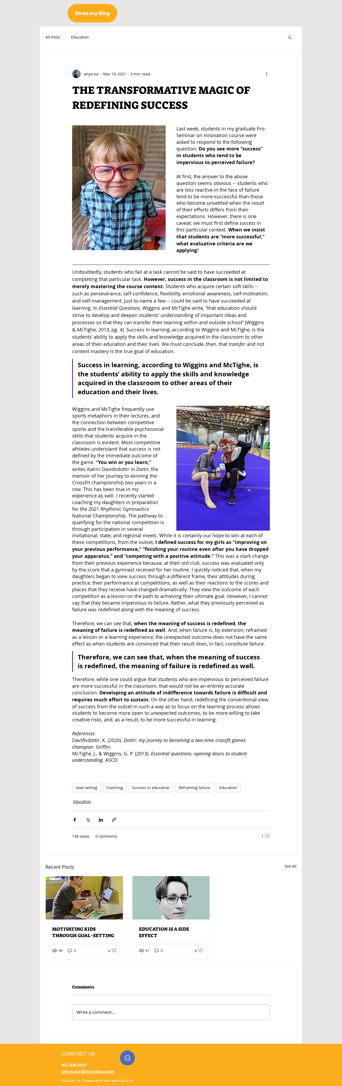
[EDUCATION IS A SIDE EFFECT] (171, 897)
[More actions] (266, 74)
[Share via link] (113, 819)
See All (291, 866)
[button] (289, 37)
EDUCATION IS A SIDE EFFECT (164, 932)
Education (80, 37)
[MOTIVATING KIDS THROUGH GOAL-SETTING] (84, 897)
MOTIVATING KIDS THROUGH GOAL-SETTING (83, 932)
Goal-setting (86, 787)
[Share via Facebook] (74, 819)
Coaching (114, 787)
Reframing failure (194, 787)
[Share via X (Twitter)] (87, 819)
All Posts (52, 37)
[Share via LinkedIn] (100, 819)
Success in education (151, 787)
